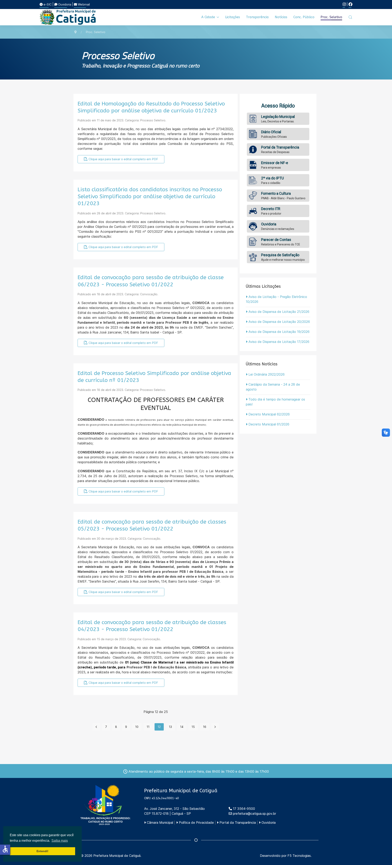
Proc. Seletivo (331, 17)
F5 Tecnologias (299, 856)
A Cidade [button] (208, 17)
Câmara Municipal (159, 822)
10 (136, 726)
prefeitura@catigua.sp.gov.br (254, 813)
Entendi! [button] (42, 851)
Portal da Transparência (237, 822)
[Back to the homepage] (68, 17)
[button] (350, 17)
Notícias (281, 17)
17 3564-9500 (243, 809)
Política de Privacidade (196, 822)
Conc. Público (303, 17)
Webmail (83, 4)
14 (181, 726)
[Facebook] (350, 4)
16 (204, 726)
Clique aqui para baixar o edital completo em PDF (123, 159)
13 (170, 726)
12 (159, 726)
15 (193, 726)
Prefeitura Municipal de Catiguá (116, 856)
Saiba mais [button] (59, 840)
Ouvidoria (64, 4)
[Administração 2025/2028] (105, 805)
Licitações (232, 17)
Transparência (257, 17)
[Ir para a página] (96, 727)
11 (148, 726)
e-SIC (47, 4)
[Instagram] (344, 4)
